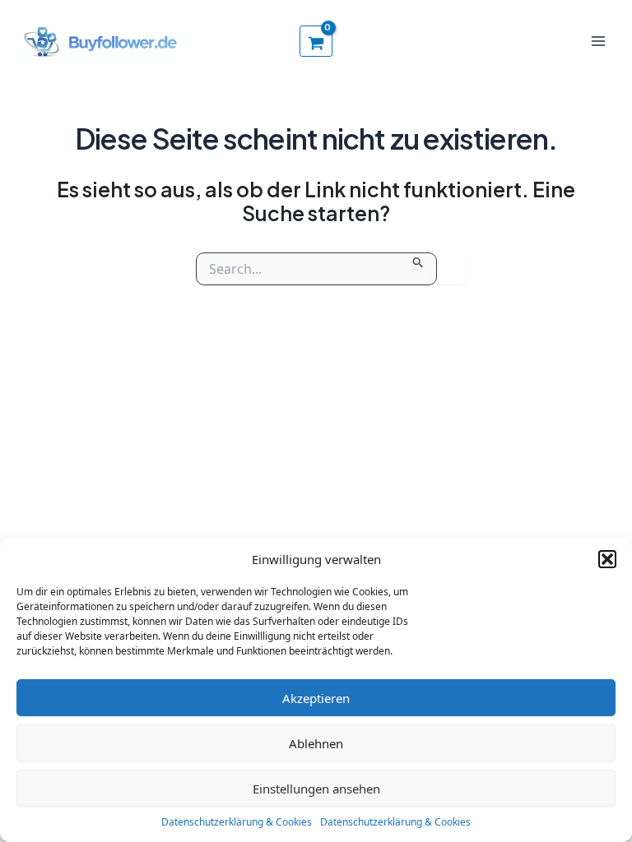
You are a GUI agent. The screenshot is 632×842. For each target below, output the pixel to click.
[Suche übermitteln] (418, 260)
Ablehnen (316, 743)
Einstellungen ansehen (316, 788)
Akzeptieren (316, 698)
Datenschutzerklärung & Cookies (236, 822)
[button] (607, 559)
